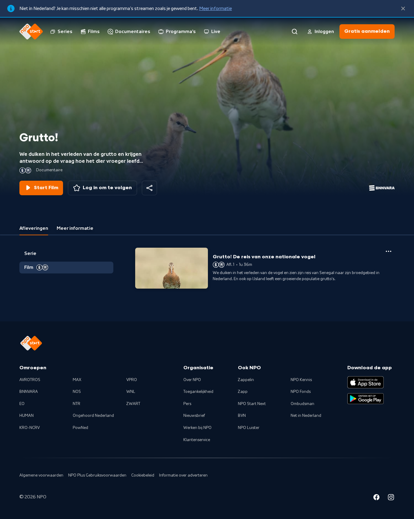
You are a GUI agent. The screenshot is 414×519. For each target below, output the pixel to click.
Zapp (243, 392)
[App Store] (365, 382)
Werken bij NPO (197, 428)
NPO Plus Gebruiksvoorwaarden (97, 475)
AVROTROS (29, 380)
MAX (77, 380)
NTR (76, 404)
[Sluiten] (403, 8)
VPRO (131, 380)
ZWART (133, 404)
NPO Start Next (252, 404)
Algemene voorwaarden (41, 475)
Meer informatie (215, 8)
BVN (242, 416)
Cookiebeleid (142, 475)
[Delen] (149, 188)
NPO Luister (248, 428)
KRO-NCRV (29, 428)
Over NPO (192, 380)
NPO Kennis (301, 380)
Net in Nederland (306, 416)
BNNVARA (28, 392)
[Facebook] (376, 498)
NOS (77, 392)
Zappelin (246, 380)
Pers (187, 404)
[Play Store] (365, 398)
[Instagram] (391, 498)
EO (22, 404)
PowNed (80, 428)
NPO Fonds (301, 392)
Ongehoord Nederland (93, 416)
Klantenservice (196, 440)
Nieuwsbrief (194, 416)
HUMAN (26, 416)
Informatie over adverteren (183, 475)
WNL (130, 392)
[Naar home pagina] (31, 31)
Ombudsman (302, 404)
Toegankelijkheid (198, 392)
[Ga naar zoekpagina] (295, 31)
